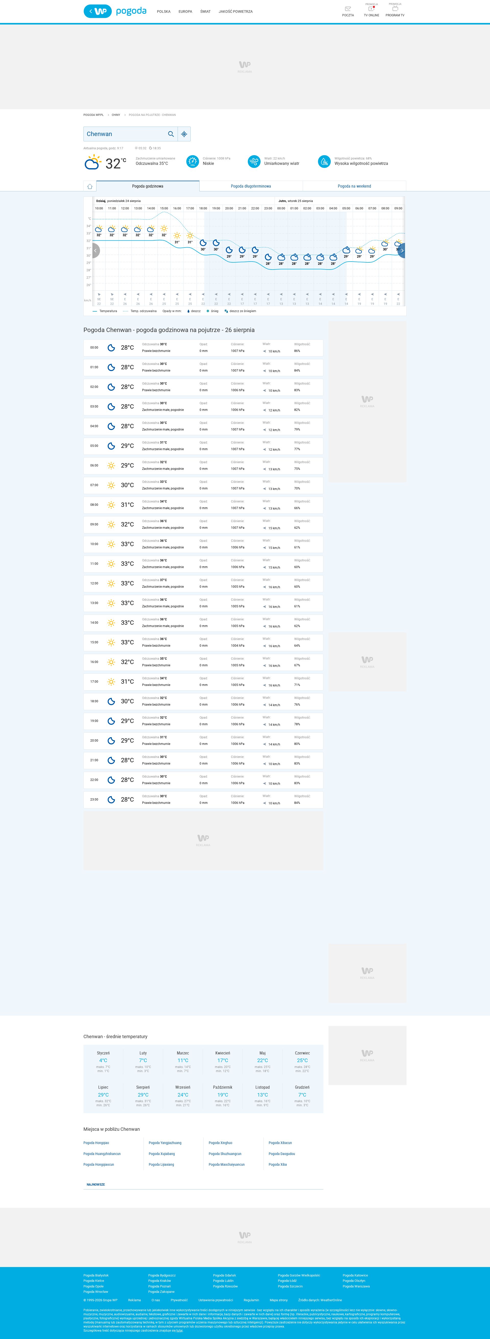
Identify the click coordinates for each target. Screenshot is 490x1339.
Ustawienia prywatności (216, 1300)
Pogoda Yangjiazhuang (165, 1142)
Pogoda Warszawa (356, 1286)
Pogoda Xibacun (280, 1142)
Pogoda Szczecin (290, 1286)
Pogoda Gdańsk (224, 1275)
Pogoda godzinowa (147, 186)
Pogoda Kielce (93, 1281)
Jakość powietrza (236, 11)
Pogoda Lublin (223, 1281)
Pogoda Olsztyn (354, 1281)
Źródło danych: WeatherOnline (320, 1300)
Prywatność (179, 1300)
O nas (156, 1300)
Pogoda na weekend (354, 186)
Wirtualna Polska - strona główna (97, 11)
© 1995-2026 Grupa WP (100, 1300)
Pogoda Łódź (287, 1281)
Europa (185, 11)
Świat (205, 11)
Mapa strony (279, 1300)
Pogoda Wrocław (95, 1292)
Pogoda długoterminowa (251, 186)
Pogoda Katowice (355, 1275)
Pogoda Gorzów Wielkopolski (299, 1275)
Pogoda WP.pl (93, 115)
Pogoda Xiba (278, 1164)
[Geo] (184, 134)
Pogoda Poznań (159, 1286)
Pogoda (131, 11)
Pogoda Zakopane (161, 1292)
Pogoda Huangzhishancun (102, 1153)
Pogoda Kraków (159, 1281)
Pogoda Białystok (96, 1275)
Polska (163, 11)
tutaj (179, 1330)
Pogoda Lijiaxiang (161, 1164)
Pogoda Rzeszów (225, 1286)
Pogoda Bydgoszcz (162, 1275)
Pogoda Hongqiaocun (98, 1164)
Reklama (134, 1300)
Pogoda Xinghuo (220, 1142)
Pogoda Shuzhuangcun (225, 1153)
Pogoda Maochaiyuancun (227, 1164)
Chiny (116, 115)
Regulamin (251, 1300)
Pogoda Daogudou (282, 1153)
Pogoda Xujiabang (162, 1153)
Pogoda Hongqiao (96, 1142)
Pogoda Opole (93, 1286)
